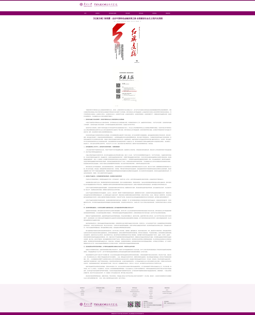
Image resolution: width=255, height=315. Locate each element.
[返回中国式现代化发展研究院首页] (99, 3)
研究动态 (141, 13)
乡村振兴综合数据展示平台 (167, 291)
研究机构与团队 (112, 13)
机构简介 (98, 13)
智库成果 (128, 13)
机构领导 (82, 293)
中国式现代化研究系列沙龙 (134, 291)
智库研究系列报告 (118, 291)
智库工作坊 (135, 293)
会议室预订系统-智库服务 (167, 293)
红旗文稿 (150, 296)
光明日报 (150, 291)
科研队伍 (100, 291)
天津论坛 (134, 296)
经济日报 (150, 293)
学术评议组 (82, 291)
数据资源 (168, 13)
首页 (85, 13)
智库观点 (154, 13)
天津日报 (150, 298)
